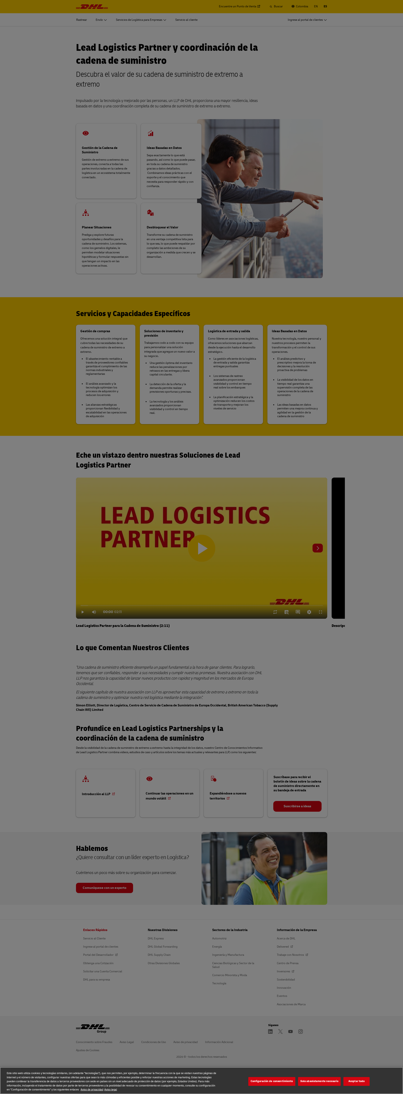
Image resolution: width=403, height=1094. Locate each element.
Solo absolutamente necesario (319, 1081)
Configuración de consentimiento (272, 1081)
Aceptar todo (356, 1081)
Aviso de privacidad (92, 1089)
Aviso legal (110, 1089)
